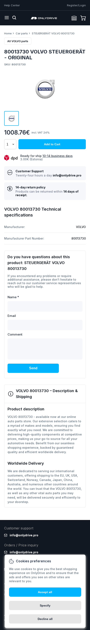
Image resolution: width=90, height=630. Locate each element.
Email (12, 316)
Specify (45, 605)
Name (13, 297)
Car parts (22, 33)
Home (8, 33)
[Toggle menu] (6, 18)
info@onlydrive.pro (67, 175)
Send (33, 368)
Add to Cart (52, 144)
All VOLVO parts (17, 41)
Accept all (45, 592)
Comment (15, 334)
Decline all (45, 619)
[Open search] (14, 18)
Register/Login (76, 5)
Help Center (12, 5)
